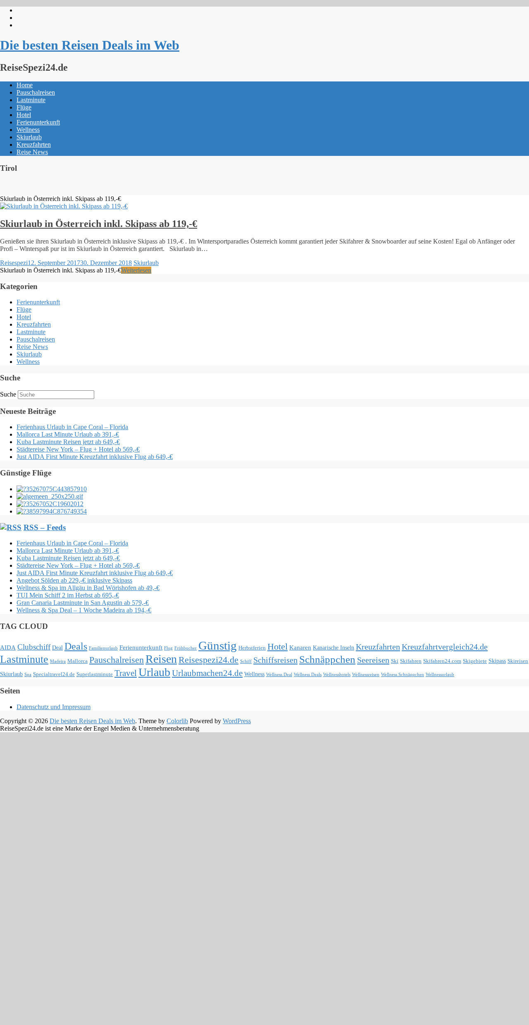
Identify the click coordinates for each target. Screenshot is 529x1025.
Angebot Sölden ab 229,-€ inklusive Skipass (74, 580)
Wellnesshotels (336, 674)
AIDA (8, 647)
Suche (8, 394)
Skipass (497, 660)
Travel (125, 673)
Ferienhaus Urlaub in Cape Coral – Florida (72, 426)
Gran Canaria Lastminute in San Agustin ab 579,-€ (83, 602)
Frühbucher (185, 648)
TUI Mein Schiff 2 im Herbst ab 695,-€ (68, 595)
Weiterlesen (136, 270)
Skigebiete (475, 661)
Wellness (28, 129)
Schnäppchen (327, 659)
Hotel (24, 114)
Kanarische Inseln (333, 647)
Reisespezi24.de (208, 660)
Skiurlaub (29, 137)
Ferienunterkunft (38, 122)
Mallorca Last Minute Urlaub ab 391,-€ (68, 434)
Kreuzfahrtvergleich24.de (445, 646)
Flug (168, 648)
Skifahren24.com (442, 661)
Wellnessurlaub (440, 674)
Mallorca (77, 661)
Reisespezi (14, 262)
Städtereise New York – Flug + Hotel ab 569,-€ (78, 449)
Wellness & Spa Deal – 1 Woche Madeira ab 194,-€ (84, 610)
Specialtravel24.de (54, 674)
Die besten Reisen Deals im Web (89, 45)
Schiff (246, 661)
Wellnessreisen (365, 674)
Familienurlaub (103, 648)
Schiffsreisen (275, 659)
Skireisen (518, 661)
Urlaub (154, 672)
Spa (27, 674)
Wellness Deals (308, 674)
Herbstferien (252, 648)
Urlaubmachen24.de (207, 673)
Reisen (161, 658)
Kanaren (300, 647)
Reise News (32, 151)
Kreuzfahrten (34, 144)
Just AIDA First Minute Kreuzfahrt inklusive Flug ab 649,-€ (95, 456)
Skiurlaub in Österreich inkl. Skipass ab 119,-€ (98, 223)
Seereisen (373, 659)
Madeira (58, 661)
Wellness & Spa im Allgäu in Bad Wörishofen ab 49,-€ (88, 587)
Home (25, 84)
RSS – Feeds (45, 527)
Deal (57, 647)
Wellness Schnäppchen (402, 674)
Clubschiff (33, 647)
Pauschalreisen (36, 92)
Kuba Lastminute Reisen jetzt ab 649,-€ (68, 441)
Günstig (217, 645)
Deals (75, 646)
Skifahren (411, 661)
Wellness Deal (279, 674)
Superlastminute (94, 674)
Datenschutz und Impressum (54, 706)
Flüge (24, 107)
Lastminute (31, 99)
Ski (394, 661)
